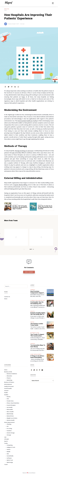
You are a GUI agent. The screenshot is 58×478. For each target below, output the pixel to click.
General (32, 289)
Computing (10, 445)
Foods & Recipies (18, 230)
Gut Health (9, 407)
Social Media (10, 456)
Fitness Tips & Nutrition (37, 300)
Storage (9, 435)
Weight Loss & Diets (12, 418)
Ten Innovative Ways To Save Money (37, 345)
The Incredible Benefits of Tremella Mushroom (19, 234)
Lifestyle (6, 439)
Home (5, 299)
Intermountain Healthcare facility (27, 121)
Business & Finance (9, 382)
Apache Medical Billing (20, 185)
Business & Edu (34, 332)
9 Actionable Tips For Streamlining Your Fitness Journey (37, 302)
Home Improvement (36, 354)
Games (8, 449)
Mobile (8, 452)
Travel (32, 322)
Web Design (10, 462)
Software (9, 458)
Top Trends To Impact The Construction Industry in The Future (37, 335)
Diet (8, 399)
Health (32, 311)
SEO (8, 454)
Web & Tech (10, 460)
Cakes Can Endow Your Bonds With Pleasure (43, 234)
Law (5, 437)
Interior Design (11, 433)
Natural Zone (10, 416)
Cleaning (9, 424)
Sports (6, 441)
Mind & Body (10, 414)
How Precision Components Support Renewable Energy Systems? (37, 292)
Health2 (6, 8)
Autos (5, 370)
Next (31, 249)
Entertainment (8, 384)
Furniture (9, 431)
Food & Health (8, 388)
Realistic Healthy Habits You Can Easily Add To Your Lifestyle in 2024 (37, 313)
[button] (53, 3)
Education (9, 376)
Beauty (8, 397)
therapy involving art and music (24, 151)
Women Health (10, 420)
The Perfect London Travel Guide (36, 324)
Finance (32, 343)
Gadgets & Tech (11, 447)
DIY (8, 426)
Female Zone (10, 401)
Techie (6, 443)
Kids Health (10, 409)
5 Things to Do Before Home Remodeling (37, 356)
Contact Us (7, 297)
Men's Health (10, 412)
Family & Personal (8, 386)
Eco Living (9, 428)
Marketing (9, 380)
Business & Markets (12, 374)
